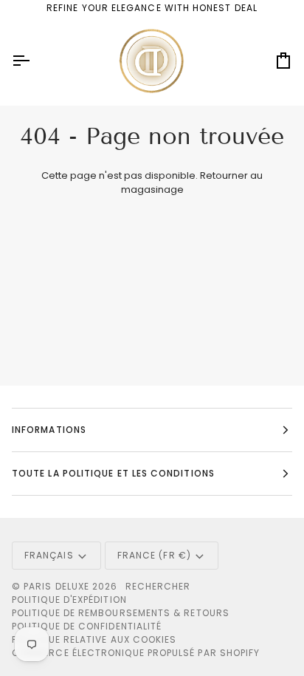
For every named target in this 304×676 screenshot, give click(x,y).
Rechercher (158, 586)
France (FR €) (154, 555)
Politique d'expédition (69, 599)
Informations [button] (49, 429)
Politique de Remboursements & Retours (120, 613)
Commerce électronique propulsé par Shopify (136, 652)
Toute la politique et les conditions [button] (113, 473)
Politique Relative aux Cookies (94, 639)
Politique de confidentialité (87, 626)
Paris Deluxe (56, 586)
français (49, 555)
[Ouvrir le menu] (34, 61)
